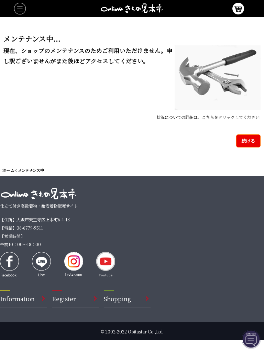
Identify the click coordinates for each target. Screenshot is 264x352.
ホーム (8, 170)
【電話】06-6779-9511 (21, 228)
